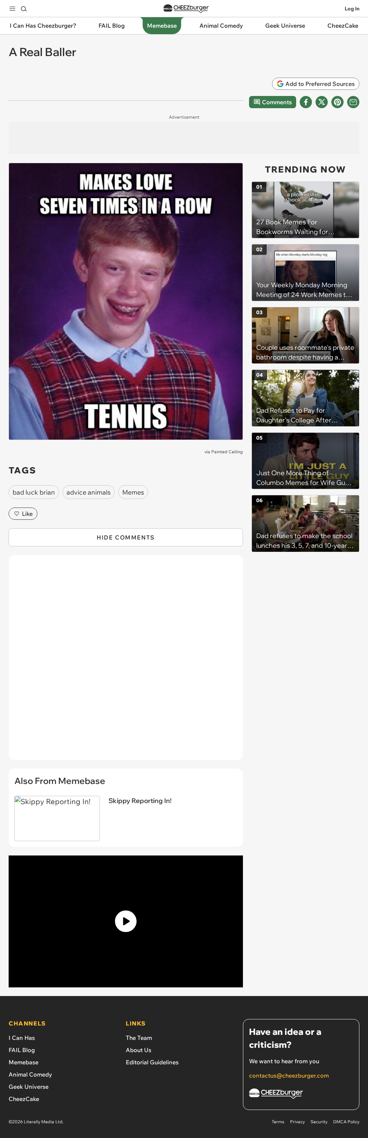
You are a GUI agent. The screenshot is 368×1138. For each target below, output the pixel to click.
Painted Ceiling (227, 451)
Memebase (23, 1062)
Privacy (297, 1121)
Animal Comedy (30, 1074)
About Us (138, 1050)
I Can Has (22, 1037)
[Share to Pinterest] (337, 102)
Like (27, 513)
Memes (133, 492)
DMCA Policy (346, 1121)
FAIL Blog (22, 1050)
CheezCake (24, 1098)
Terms (278, 1121)
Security (318, 1121)
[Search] (23, 9)
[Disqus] (125, 661)
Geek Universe (29, 1086)
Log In (352, 8)
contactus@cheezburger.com (289, 1075)
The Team (139, 1037)
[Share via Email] (353, 102)
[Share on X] (322, 102)
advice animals (88, 492)
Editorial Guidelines (152, 1062)
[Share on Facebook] (306, 102)
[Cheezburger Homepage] (186, 9)
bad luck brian (34, 492)
